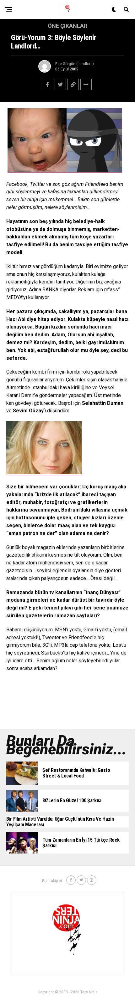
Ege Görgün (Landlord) (74, 64)
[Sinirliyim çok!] (37, 170)
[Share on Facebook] (47, 84)
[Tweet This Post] (60, 84)
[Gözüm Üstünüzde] (94, 170)
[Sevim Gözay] (44, 473)
